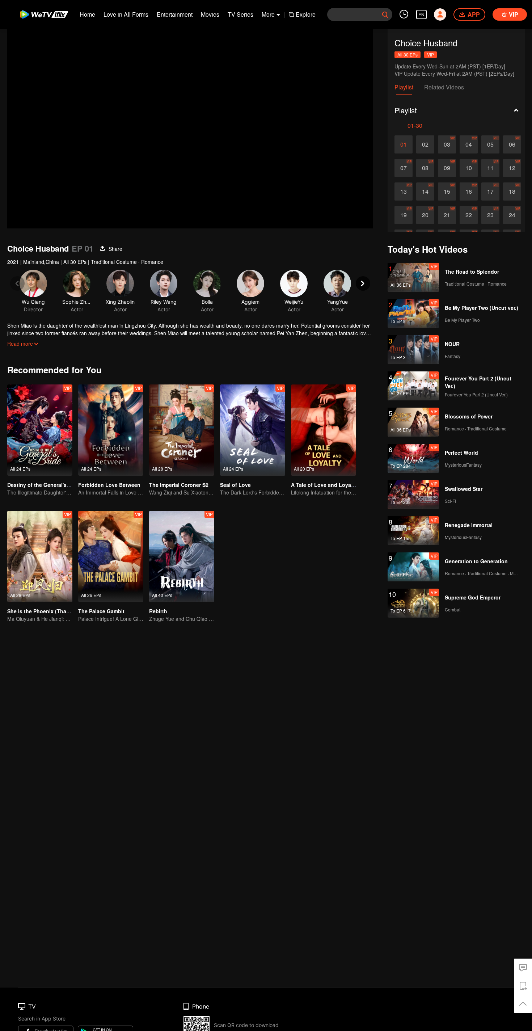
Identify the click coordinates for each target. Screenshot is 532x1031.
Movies (210, 14)
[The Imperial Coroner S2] (181, 430)
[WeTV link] (44, 14)
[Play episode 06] (512, 144)
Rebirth (158, 611)
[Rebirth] (181, 556)
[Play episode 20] (425, 215)
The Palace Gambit (101, 611)
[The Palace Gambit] (110, 556)
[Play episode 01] (403, 144)
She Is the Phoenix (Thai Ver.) (43, 611)
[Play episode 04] (469, 144)
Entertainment (175, 14)
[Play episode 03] (447, 144)
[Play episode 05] (490, 144)
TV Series (240, 14)
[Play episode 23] (490, 215)
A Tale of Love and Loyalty (324, 484)
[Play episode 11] (490, 168)
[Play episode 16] (469, 191)
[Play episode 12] (512, 168)
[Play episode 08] (425, 168)
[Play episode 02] (425, 144)
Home (87, 14)
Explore (306, 14)
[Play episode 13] (403, 191)
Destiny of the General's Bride (44, 484)
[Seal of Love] (252, 430)
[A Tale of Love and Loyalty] (323, 430)
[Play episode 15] (447, 191)
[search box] (385, 14)
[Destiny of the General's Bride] (39, 430)
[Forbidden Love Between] (110, 430)
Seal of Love (235, 484)
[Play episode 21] (447, 215)
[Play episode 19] (403, 215)
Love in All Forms (126, 14)
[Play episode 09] (447, 168)
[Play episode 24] (512, 215)
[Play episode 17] (490, 191)
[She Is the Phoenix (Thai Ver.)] (39, 556)
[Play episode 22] (469, 215)
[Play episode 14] (425, 191)
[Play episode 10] (469, 168)
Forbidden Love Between (109, 484)
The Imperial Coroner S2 (178, 484)
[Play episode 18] (512, 191)
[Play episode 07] (403, 168)
